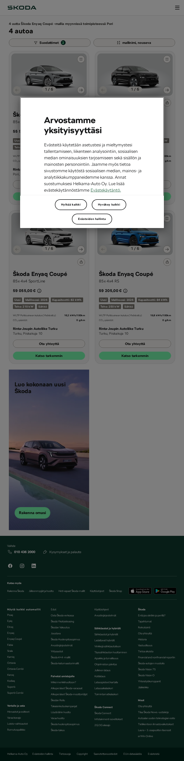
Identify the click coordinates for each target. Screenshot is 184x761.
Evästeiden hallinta (92, 219)
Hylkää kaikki (71, 204)
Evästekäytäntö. (106, 190)
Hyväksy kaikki (109, 204)
